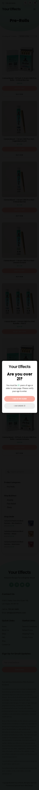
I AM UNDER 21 (19, 406)
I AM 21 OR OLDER (20, 399)
